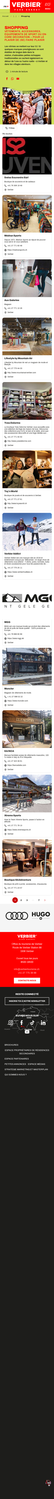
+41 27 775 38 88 (27, 972)
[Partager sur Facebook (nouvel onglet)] (7, 78)
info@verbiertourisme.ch (27, 969)
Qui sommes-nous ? (16, 1074)
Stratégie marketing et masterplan (26, 1069)
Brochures (11, 1045)
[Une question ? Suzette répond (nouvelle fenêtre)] (48, 1483)
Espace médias (36, 1064)
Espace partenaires (17, 1059)
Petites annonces (15, 1064)
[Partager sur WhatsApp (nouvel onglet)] (12, 78)
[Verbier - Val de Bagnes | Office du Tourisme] (27, 6)
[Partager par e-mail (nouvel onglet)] (18, 78)
